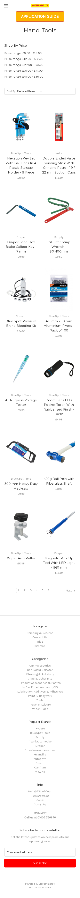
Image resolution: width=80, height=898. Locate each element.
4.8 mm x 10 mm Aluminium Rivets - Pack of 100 (59, 325)
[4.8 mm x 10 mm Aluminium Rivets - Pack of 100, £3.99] (59, 289)
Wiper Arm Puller (21, 558)
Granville (40, 754)
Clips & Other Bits (40, 678)
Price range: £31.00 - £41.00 (23, 70)
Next (69, 590)
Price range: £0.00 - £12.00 (23, 53)
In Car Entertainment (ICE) (40, 687)
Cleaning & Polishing (40, 674)
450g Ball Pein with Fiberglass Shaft (58, 481)
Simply (40, 737)
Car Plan (40, 767)
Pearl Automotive (40, 741)
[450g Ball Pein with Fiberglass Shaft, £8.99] (59, 452)
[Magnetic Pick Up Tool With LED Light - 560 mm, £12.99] (59, 526)
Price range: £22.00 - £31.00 (23, 65)
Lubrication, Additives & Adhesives (40, 691)
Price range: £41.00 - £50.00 (23, 76)
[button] (40, 16)
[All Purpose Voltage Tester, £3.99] (21, 368)
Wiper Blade (40, 709)
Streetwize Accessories (40, 750)
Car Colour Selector (40, 670)
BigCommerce (47, 883)
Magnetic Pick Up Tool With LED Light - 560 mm (59, 562)
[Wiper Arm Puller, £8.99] (21, 526)
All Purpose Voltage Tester (21, 402)
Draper (40, 746)
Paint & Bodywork (40, 696)
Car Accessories (40, 665)
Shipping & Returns (40, 633)
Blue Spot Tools (40, 733)
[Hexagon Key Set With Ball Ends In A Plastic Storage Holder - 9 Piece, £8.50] (21, 126)
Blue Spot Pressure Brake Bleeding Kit (21, 323)
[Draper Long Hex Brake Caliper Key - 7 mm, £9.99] (21, 210)
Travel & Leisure (40, 704)
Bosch (40, 763)
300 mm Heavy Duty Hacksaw (21, 486)
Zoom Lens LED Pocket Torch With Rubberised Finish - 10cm (58, 407)
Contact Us (40, 637)
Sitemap (40, 646)
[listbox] (30, 91)
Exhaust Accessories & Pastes (40, 683)
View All (40, 772)
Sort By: (11, 91)
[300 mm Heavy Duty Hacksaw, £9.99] (21, 452)
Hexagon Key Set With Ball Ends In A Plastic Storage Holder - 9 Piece (21, 165)
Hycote (40, 728)
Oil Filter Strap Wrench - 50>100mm (59, 246)
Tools (40, 700)
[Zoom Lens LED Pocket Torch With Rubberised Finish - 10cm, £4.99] (59, 368)
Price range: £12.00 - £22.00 (23, 59)
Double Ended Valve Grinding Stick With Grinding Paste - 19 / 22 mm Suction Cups (59, 165)
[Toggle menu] (5, 5)
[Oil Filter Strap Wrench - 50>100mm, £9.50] (59, 210)
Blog (40, 641)
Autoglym (40, 759)
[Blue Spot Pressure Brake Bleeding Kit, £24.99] (21, 289)
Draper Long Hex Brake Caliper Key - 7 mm (21, 246)
